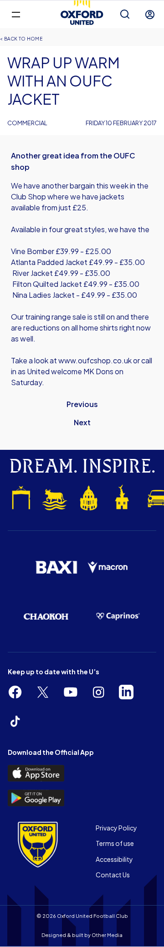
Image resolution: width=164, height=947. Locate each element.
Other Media (107, 935)
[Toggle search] (125, 14)
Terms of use (115, 843)
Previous (82, 404)
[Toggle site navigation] (15, 14)
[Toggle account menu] (149, 14)
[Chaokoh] (46, 616)
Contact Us (113, 875)
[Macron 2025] (108, 567)
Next (82, 422)
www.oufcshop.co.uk (95, 360)
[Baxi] (56, 567)
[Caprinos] (118, 616)
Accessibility (114, 859)
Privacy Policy (116, 828)
